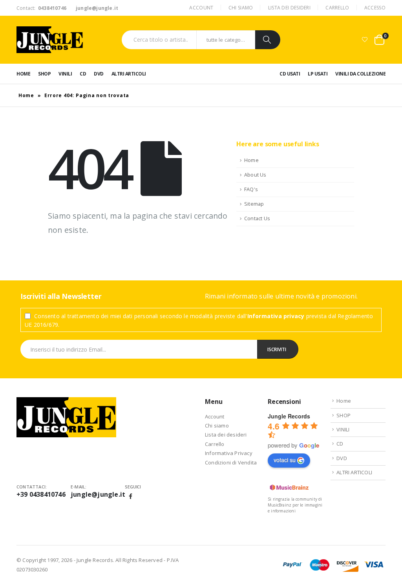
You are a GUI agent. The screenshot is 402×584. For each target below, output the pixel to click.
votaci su (285, 460)
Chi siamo (240, 7)
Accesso (375, 7)
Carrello (337, 7)
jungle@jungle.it (98, 494)
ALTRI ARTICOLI (128, 73)
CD (83, 73)
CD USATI (290, 73)
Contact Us (257, 218)
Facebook (131, 496)
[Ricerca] (267, 39)
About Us (255, 174)
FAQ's (251, 189)
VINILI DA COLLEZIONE (360, 73)
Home (23, 73)
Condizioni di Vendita (231, 462)
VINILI (65, 73)
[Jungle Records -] (49, 39)
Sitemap (254, 204)
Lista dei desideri (289, 7)
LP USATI (317, 73)
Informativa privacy (276, 316)
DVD (99, 73)
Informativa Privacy (228, 453)
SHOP (44, 73)
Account (201, 7)
